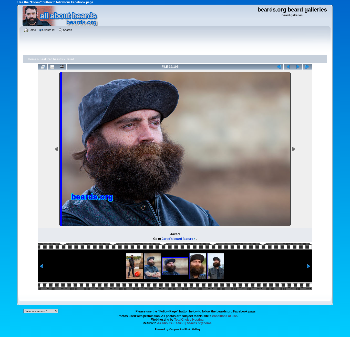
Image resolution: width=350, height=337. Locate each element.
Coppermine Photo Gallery (184, 329)
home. (184, 323)
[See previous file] (288, 67)
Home (32, 59)
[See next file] (297, 67)
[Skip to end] (307, 67)
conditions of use (224, 316)
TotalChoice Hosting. (189, 319)
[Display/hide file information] (52, 67)
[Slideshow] (61, 67)
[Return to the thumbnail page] (42, 67)
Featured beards (51, 59)
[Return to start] (278, 67)
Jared (70, 59)
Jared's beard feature (177, 239)
